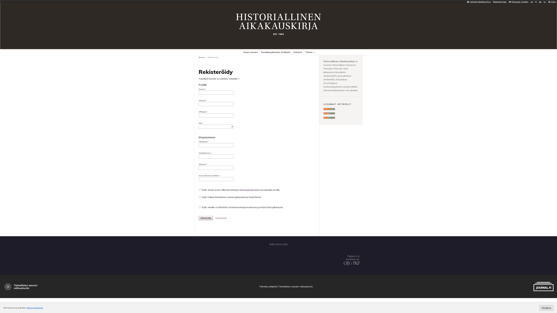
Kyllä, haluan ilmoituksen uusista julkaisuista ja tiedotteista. (231, 197)
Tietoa (309, 52)
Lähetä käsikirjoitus (480, 1)
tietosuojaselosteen (249, 189)
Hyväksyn (546, 307)
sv (545, 1)
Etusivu (202, 57)
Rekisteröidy (500, 1)
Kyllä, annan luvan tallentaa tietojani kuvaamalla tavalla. (240, 189)
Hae (553, 1)
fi (536, 1)
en (532, 1)
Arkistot (297, 52)
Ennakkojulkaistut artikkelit (275, 52)
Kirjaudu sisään (519, 1)
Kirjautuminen (221, 218)
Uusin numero (250, 52)
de (540, 1)
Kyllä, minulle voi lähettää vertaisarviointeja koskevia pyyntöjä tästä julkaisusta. (242, 207)
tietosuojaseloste (35, 307)
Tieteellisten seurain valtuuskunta (295, 286)
